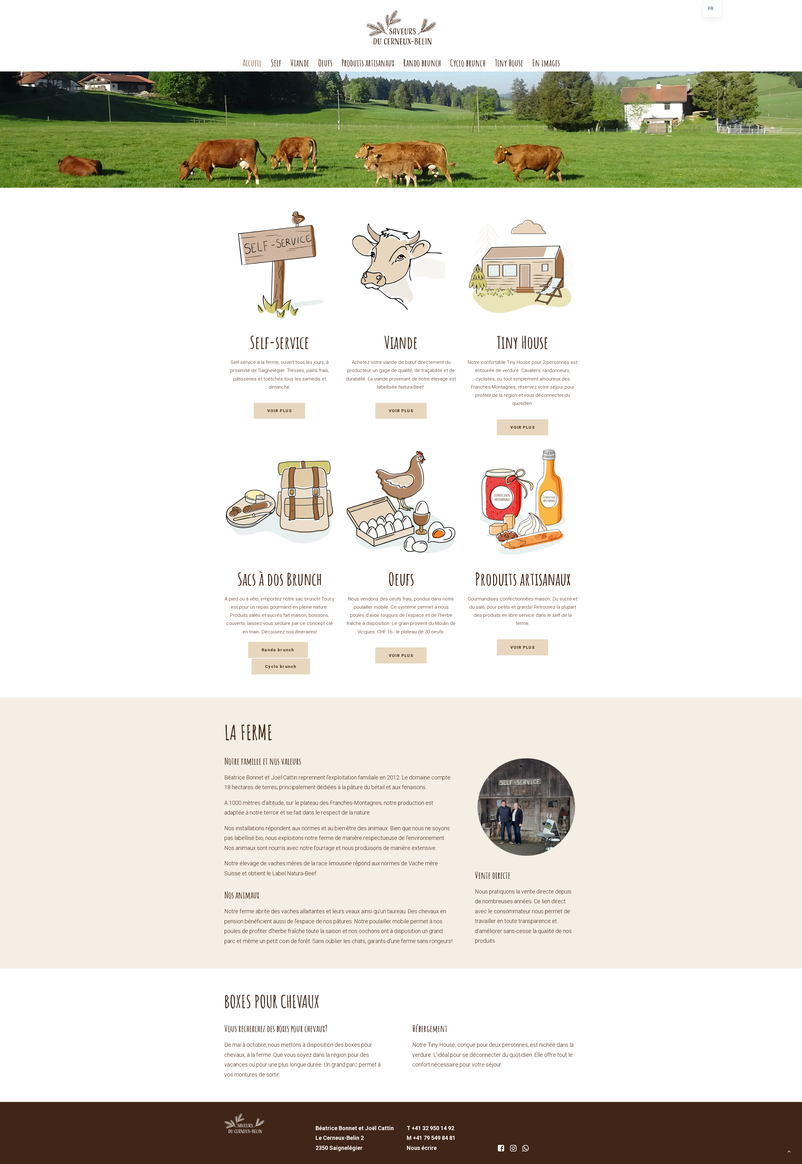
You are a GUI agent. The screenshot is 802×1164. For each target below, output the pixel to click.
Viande (299, 63)
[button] (501, 1149)
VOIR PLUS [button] (279, 410)
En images (546, 63)
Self (276, 63)
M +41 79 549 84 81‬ (431, 1138)
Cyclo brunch (468, 63)
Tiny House (509, 63)
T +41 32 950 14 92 (430, 1128)
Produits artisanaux (367, 63)
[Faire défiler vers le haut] (789, 1150)
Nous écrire (422, 1148)
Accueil (252, 63)
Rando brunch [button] (278, 650)
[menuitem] (254, 63)
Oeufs (325, 63)
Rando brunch (422, 63)
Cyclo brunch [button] (281, 666)
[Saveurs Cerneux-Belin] (401, 27)
